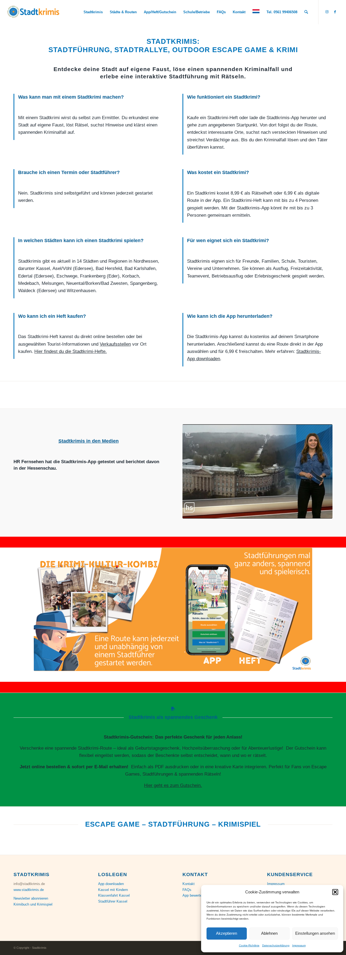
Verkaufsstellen (115, 344)
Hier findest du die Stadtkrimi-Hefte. (70, 351)
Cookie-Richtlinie (249, 945)
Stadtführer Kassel (112, 901)
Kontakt (188, 884)
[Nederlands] (256, 12)
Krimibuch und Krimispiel (33, 904)
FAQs (186, 890)
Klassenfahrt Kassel (114, 895)
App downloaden (111, 884)
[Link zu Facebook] (335, 12)
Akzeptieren (226, 933)
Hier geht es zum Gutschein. (173, 785)
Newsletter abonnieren (31, 898)
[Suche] (306, 12)
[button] (335, 892)
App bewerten (193, 895)
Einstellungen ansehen (315, 933)
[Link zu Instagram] (327, 12)
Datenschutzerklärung (276, 945)
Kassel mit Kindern (113, 890)
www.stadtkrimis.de (29, 890)
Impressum (299, 945)
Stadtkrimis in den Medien (88, 441)
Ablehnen (269, 933)
